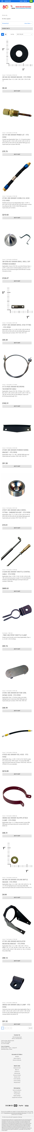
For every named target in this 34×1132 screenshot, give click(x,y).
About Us (17, 1069)
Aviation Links (17, 1077)
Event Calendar (17, 1078)
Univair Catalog (17, 1080)
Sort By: (12, 34)
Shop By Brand (17, 1082)
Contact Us (17, 1071)
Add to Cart (17, 91)
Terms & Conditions (17, 1090)
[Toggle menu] (2, 2)
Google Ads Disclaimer (17, 1097)
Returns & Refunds (17, 1060)
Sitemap (20, 1117)
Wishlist (17, 1056)
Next (30, 1028)
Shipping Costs (17, 1092)
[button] (17, 23)
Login (21, 1)
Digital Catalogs (17, 1095)
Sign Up (25, 1)
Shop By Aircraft (17, 1067)
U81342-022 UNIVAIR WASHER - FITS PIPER (16, 77)
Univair (3, 75)
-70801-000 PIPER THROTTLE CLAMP (14, 635)
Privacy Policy (17, 1093)
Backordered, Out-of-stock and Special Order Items (15, 1113)
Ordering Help (17, 1073)
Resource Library (17, 1075)
